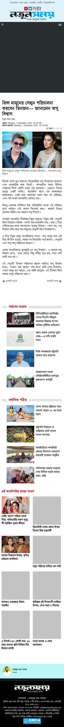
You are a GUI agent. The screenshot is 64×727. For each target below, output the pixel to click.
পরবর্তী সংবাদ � (54, 281)
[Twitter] (30, 10)
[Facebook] (34, 10)
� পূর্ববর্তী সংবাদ (10, 281)
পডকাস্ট (32, 3)
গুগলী (39, 3)
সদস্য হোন (23, 3)
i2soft (49, 717)
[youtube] (26, 10)
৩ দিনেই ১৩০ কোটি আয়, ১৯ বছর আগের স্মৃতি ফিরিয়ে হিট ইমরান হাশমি (15, 645)
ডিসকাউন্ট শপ (49, 3)
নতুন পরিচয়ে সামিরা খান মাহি (47, 566)
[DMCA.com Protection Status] (32, 723)
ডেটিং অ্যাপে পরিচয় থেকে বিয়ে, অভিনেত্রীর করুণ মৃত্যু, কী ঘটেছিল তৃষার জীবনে (15, 520)
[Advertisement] (32, 61)
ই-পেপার (13, 3)
